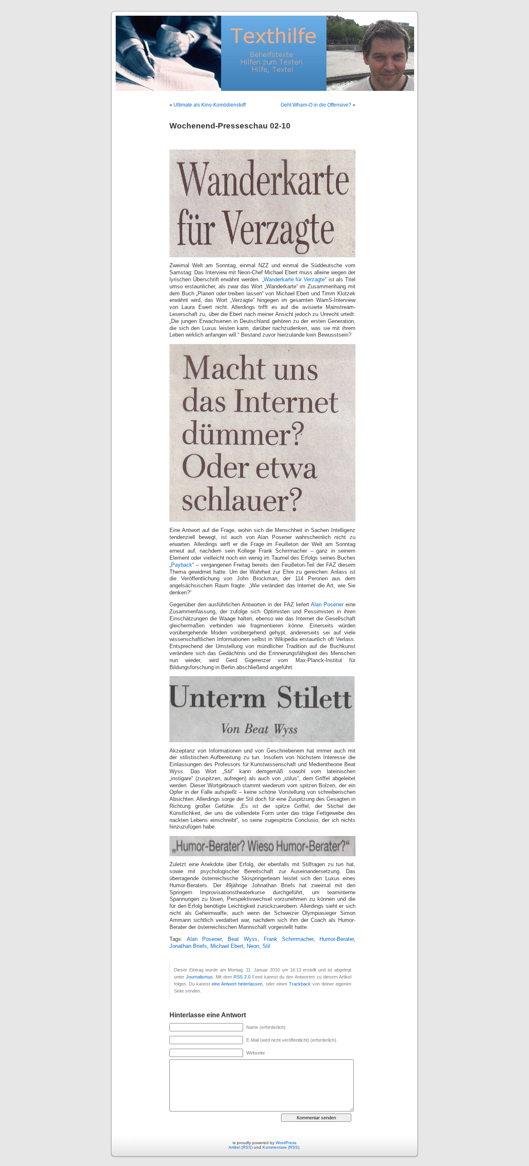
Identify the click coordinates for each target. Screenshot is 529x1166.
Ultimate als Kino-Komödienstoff (209, 105)
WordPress (286, 1142)
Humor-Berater (336, 939)
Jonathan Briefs (188, 946)
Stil (266, 946)
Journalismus (199, 976)
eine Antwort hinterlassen (237, 983)
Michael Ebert (226, 946)
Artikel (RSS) (241, 1147)
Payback (181, 565)
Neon (253, 946)
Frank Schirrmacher (288, 939)
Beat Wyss (242, 939)
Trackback (300, 983)
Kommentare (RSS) (280, 1147)
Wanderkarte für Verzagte (294, 280)
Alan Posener (327, 605)
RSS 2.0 (242, 976)
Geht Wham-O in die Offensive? (316, 105)
